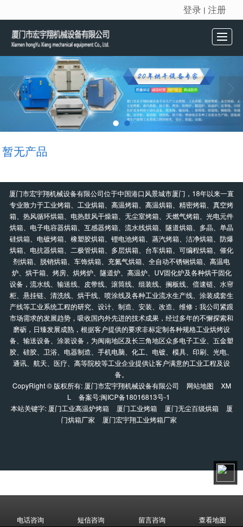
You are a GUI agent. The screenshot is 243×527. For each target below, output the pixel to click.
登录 (192, 9)
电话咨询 (30, 519)
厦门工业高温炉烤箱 (78, 408)
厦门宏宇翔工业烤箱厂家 (139, 419)
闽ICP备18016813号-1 (135, 396)
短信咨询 (91, 519)
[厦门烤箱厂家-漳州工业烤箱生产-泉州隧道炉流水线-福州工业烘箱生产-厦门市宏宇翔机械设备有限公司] (74, 38)
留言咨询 (152, 519)
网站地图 (200, 385)
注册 (217, 9)
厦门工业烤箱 (136, 408)
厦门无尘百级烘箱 (191, 408)
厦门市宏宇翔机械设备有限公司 (131, 385)
